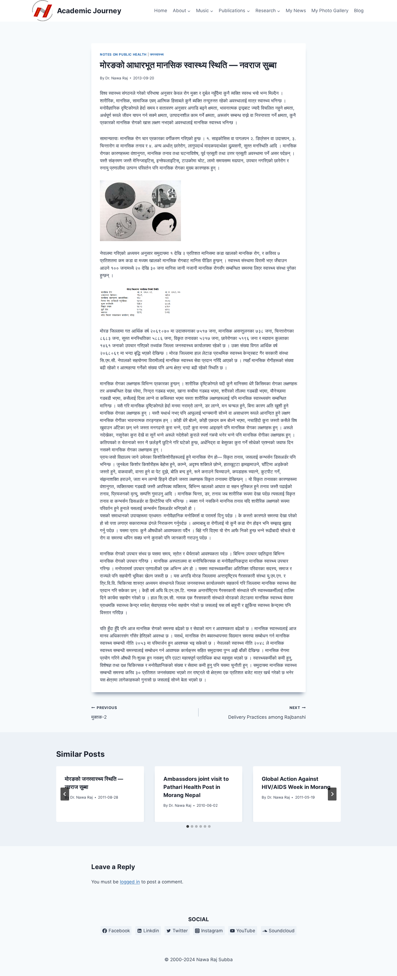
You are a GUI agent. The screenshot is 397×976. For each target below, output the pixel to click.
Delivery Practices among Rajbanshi (267, 712)
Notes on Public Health (123, 54)
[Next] (332, 794)
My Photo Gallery (329, 10)
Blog (359, 10)
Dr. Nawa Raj (116, 78)
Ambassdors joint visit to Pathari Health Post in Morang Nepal (196, 787)
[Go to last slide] (64, 794)
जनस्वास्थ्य (157, 54)
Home (160, 10)
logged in (130, 881)
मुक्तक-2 (104, 712)
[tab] (187, 826)
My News (296, 10)
